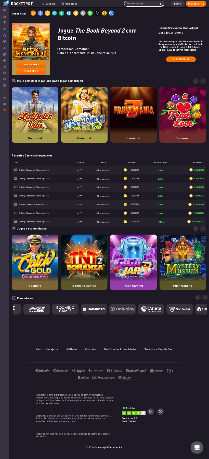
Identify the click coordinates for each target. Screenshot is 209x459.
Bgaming (35, 286)
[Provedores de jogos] (4, 85)
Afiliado (71, 349)
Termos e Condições (158, 349)
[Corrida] (4, 23)
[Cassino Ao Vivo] (4, 54)
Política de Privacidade (120, 349)
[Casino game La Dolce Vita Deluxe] (35, 110)
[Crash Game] (4, 92)
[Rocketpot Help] (197, 447)
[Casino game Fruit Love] (182, 110)
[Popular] (4, 42)
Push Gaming (133, 286)
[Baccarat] (4, 79)
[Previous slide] (196, 81)
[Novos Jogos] (4, 35)
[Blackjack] (4, 67)
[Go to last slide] (196, 229)
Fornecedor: (73, 48)
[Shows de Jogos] (4, 60)
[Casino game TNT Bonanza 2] (84, 258)
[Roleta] (4, 73)
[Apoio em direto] (4, 104)
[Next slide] (203, 81)
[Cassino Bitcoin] (4, 16)
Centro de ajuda (47, 349)
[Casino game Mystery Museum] (182, 258)
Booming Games (84, 286)
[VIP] (4, 98)
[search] (160, 3)
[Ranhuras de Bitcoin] (4, 48)
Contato (90, 349)
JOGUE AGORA (31, 64)
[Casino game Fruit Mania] (133, 110)
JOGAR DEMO (30, 71)
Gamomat (35, 138)
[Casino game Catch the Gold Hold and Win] (35, 258)
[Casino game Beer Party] (84, 110)
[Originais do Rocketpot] (4, 29)
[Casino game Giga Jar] (133, 258)
